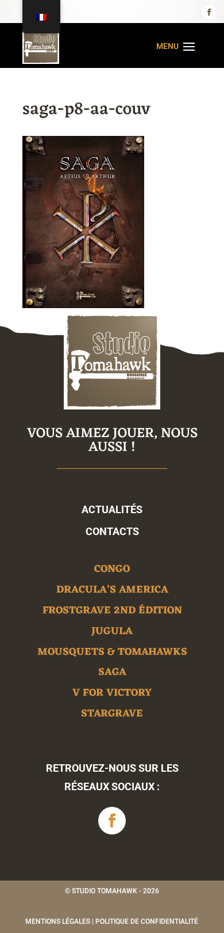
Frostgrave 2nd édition (112, 612)
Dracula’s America (112, 592)
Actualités (112, 509)
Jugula (112, 633)
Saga (112, 674)
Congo (112, 571)
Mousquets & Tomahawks (112, 654)
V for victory (112, 695)
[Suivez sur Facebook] (209, 12)
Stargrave (112, 715)
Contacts (112, 531)
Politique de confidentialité (146, 921)
